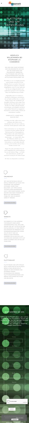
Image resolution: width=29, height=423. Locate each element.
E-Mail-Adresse (15, 364)
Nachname (14, 346)
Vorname (14, 337)
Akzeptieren (14, 419)
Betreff (13, 373)
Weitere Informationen (19, 417)
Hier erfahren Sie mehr (10, 202)
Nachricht (14, 382)
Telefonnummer (15, 355)
